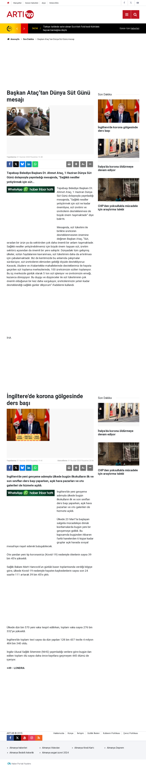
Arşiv (44, 3)
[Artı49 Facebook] (124, 2)
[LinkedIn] (29, 164)
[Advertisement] (73, 65)
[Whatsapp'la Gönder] (35, 164)
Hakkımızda (58, 733)
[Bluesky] (22, 164)
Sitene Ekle (53, 3)
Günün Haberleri (31, 3)
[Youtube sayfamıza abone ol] (24, 738)
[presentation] (17, 28)
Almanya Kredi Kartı (84, 747)
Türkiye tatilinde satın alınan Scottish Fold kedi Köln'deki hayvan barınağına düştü (71, 28)
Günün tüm (129, 28)
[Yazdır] (69, 164)
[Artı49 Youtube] (137, 2)
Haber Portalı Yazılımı (21, 764)
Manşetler (17, 3)
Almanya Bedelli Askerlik (22, 752)
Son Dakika (28, 39)
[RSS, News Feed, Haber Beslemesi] (38, 738)
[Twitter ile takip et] (17, 738)
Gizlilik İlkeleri (93, 733)
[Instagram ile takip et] (31, 738)
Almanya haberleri (18, 747)
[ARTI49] (20, 14)
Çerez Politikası (130, 733)
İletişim (80, 733)
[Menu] (126, 14)
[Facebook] (9, 164)
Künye (70, 733)
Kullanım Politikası (111, 733)
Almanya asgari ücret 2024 (55, 752)
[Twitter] (16, 164)
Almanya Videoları (51, 747)
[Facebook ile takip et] (10, 738)
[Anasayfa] (8, 3)
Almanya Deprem (115, 747)
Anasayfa (14, 39)
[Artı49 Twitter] (130, 2)
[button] (76, 164)
